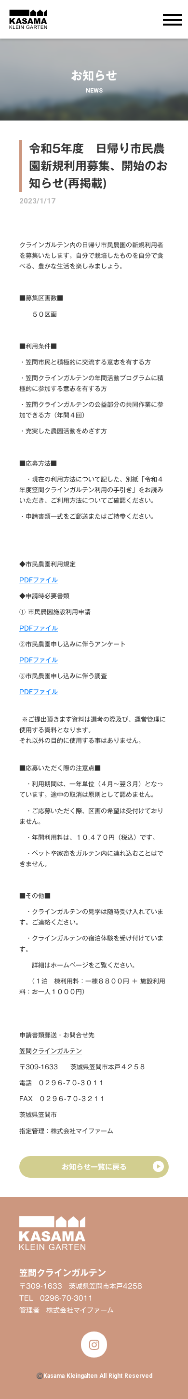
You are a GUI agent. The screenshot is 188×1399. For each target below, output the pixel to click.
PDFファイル (38, 580)
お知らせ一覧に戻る (94, 1166)
